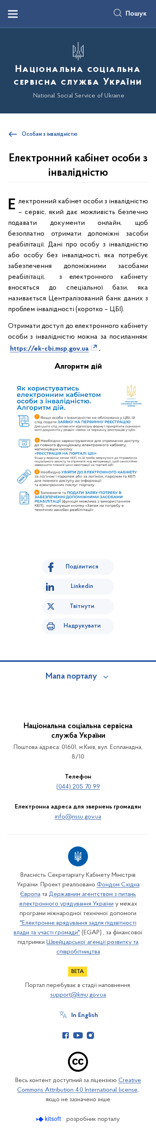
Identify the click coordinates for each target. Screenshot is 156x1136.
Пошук (136, 14)
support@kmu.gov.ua (78, 995)
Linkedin (82, 586)
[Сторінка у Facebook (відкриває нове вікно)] (65, 1035)
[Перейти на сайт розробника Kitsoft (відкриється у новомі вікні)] (49, 1119)
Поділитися (82, 567)
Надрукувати (82, 626)
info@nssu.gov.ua (78, 817)
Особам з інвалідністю (50, 134)
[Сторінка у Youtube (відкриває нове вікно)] (78, 1035)
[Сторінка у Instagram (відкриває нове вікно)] (90, 1035)
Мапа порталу (71, 676)
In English (84, 1015)
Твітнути (82, 606)
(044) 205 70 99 (78, 787)
